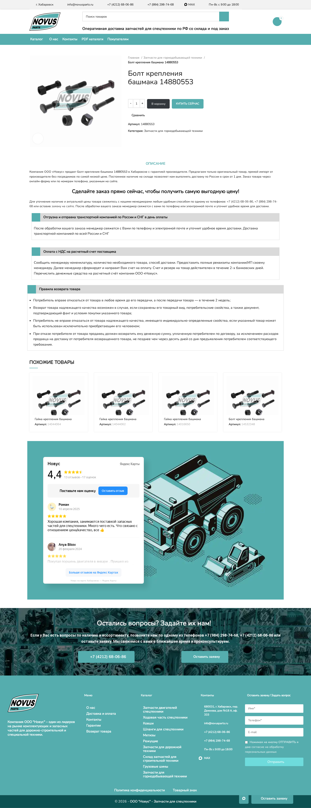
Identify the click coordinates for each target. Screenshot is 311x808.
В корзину (158, 104)
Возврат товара (98, 731)
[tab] (155, 163)
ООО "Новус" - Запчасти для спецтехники (163, 801)
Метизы (149, 735)
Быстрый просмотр (81, 392)
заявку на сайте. (63, 206)
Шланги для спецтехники (163, 729)
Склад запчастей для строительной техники (160, 758)
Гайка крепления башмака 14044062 (117, 421)
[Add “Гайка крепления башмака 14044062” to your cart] (146, 382)
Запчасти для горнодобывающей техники (173, 58)
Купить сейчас (187, 104)
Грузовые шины (155, 766)
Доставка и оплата (101, 713)
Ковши (148, 723)
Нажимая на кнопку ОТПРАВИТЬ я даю (272, 747)
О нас (90, 707)
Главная (134, 58)
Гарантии (93, 725)
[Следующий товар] (223, 58)
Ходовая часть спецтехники (165, 717)
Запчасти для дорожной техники (162, 749)
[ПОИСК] (224, 16)
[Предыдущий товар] (215, 58)
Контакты (93, 719)
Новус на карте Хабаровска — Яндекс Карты (93, 580)
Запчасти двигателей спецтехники (160, 709)
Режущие (150, 741)
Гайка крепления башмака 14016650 (182, 421)
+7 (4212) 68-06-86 (240, 202)
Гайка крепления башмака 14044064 (53, 421)
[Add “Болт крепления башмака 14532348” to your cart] (275, 382)
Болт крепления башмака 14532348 (246, 421)
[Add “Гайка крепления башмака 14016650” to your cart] (210, 382)
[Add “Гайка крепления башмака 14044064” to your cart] (81, 382)
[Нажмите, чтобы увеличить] (38, 138)
